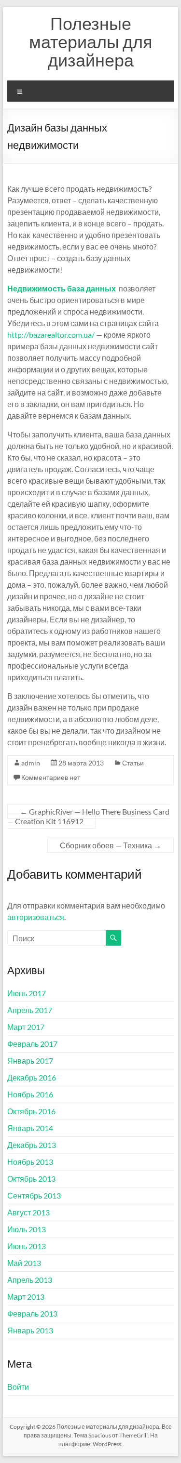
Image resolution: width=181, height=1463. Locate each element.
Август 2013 (28, 1212)
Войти (18, 1386)
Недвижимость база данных (61, 288)
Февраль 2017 (32, 1043)
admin (30, 763)
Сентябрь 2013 (34, 1195)
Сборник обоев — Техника (110, 845)
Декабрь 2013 (31, 1144)
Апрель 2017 (29, 1010)
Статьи (133, 763)
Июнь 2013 (26, 1246)
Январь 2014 (30, 1128)
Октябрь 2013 (31, 1178)
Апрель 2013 (29, 1279)
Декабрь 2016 (31, 1077)
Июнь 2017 (26, 993)
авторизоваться (35, 917)
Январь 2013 (30, 1330)
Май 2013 (24, 1262)
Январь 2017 (30, 1060)
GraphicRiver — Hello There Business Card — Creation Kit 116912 (88, 816)
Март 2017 (25, 1026)
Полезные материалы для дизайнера (91, 41)
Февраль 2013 (32, 1313)
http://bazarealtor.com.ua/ (51, 334)
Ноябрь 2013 (30, 1161)
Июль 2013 (26, 1229)
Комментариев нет (50, 777)
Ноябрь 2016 (30, 1094)
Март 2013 (25, 1296)
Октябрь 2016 (31, 1111)
